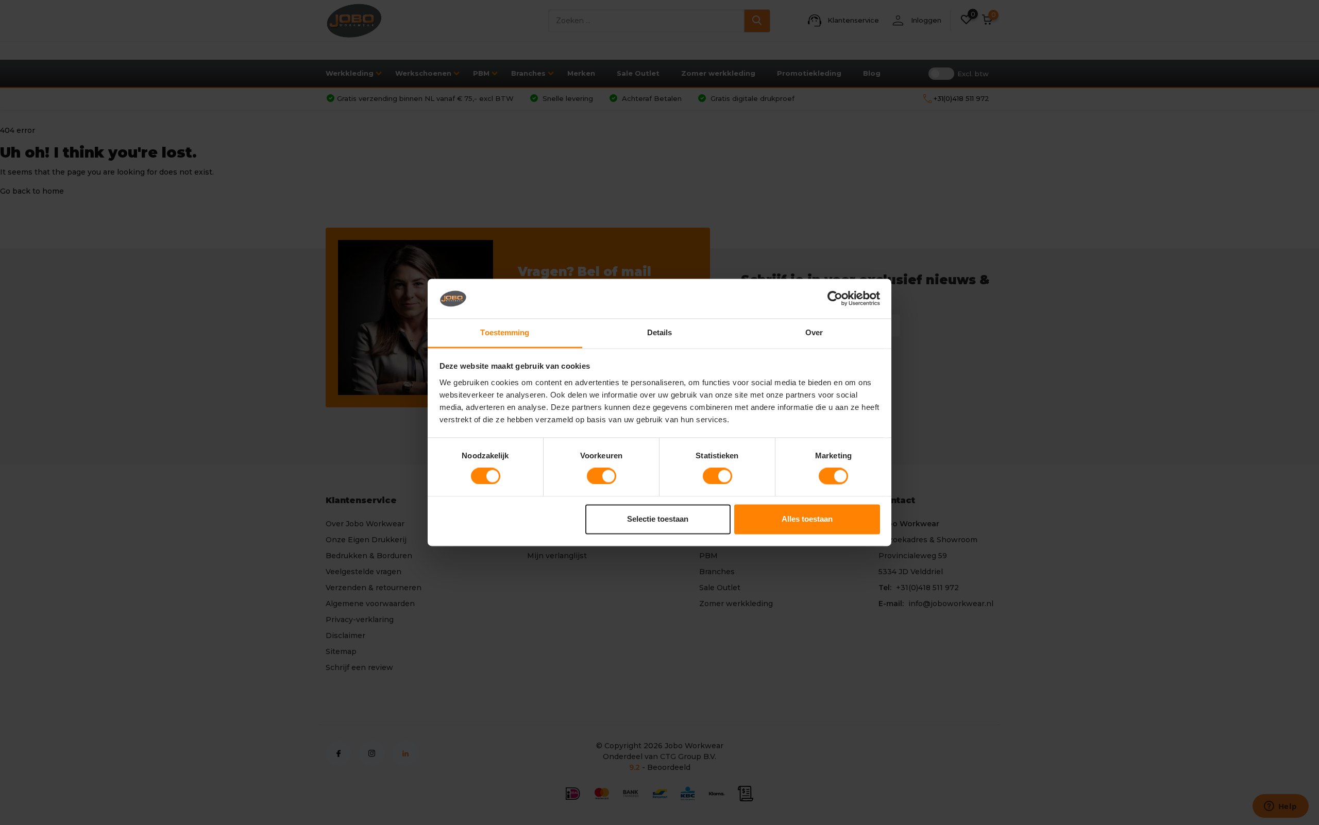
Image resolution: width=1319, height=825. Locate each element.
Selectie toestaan (657, 518)
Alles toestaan (807, 518)
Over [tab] (814, 332)
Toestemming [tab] (504, 332)
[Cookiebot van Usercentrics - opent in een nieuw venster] (835, 298)
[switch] (601, 476)
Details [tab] (659, 332)
